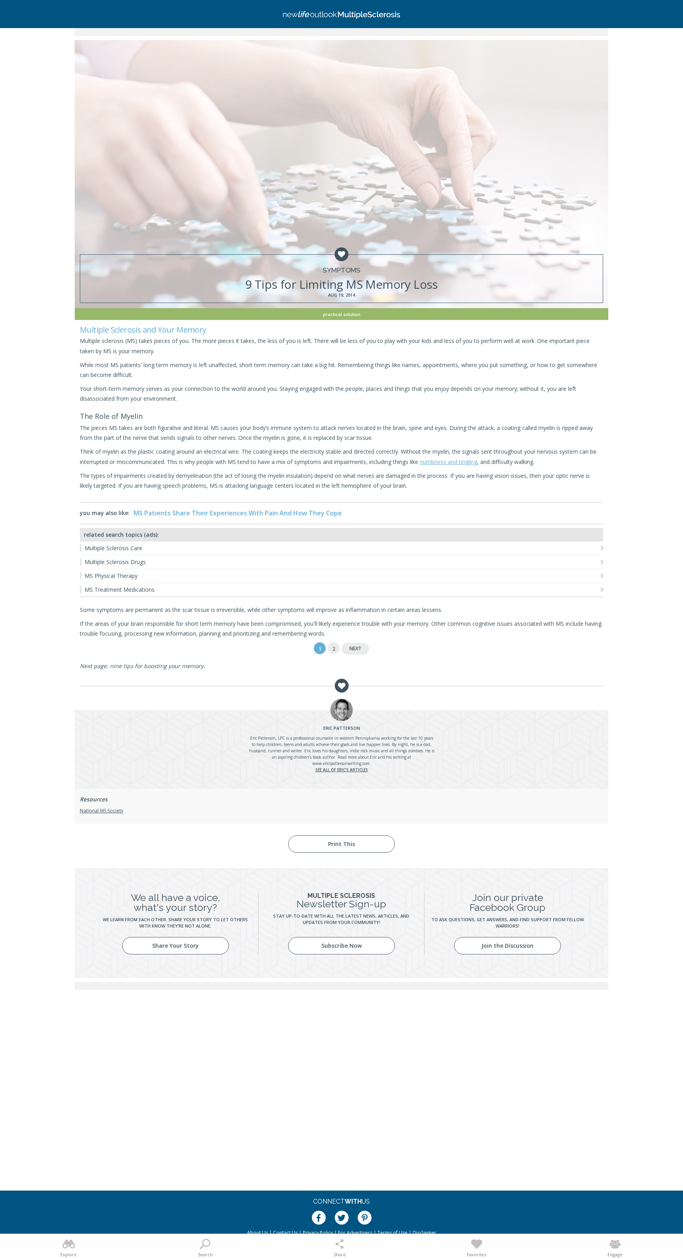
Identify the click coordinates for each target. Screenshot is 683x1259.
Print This (341, 844)
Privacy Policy (318, 1232)
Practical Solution (341, 314)
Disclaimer (424, 1232)
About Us (257, 1232)
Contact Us (285, 1232)
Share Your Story (175, 945)
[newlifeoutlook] (341, 14)
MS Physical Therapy (111, 575)
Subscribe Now (341, 945)
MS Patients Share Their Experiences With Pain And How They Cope (238, 513)
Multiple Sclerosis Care (113, 548)
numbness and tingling (448, 462)
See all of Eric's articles (341, 769)
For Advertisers (355, 1232)
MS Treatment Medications (120, 589)
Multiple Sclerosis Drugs (115, 562)
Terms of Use (392, 1232)
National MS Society (101, 810)
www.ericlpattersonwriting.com (341, 763)
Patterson (341, 728)
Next (355, 648)
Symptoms (341, 270)
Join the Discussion (507, 945)
